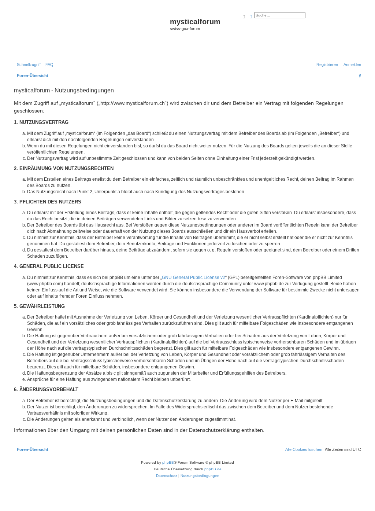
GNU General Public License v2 (193, 277)
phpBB (168, 462)
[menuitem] (47, 64)
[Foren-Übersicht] (91, 33)
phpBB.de (213, 469)
